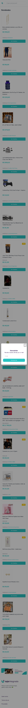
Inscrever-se (14, 360)
